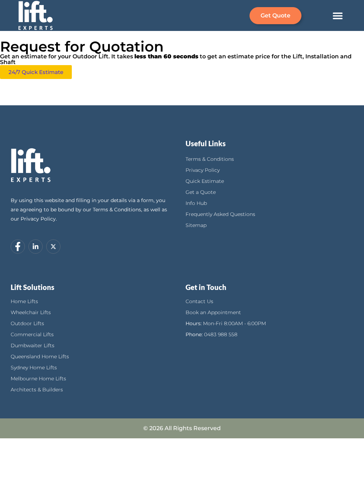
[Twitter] (53, 246)
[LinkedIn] (35, 246)
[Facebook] (18, 246)
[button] (338, 15)
